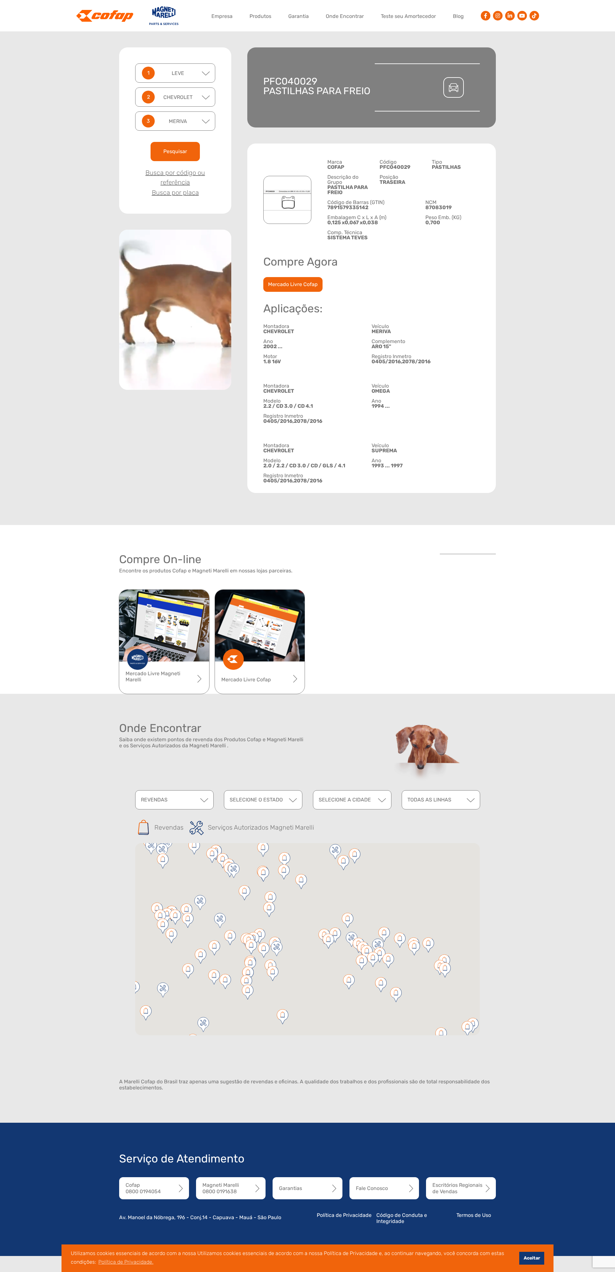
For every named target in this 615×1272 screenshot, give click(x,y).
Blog (458, 16)
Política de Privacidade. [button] (125, 1262)
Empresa (222, 16)
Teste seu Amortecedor (408, 16)
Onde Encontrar (345, 16)
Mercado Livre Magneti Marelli (153, 676)
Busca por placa (175, 192)
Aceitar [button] (532, 1258)
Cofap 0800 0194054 (143, 1188)
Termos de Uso (473, 1215)
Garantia (298, 16)
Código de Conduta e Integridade (401, 1218)
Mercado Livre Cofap (293, 284)
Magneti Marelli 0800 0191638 (220, 1188)
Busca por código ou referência (175, 177)
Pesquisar (175, 151)
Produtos (260, 16)
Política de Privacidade (344, 1215)
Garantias (290, 1188)
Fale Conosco (372, 1188)
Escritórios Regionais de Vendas (457, 1188)
